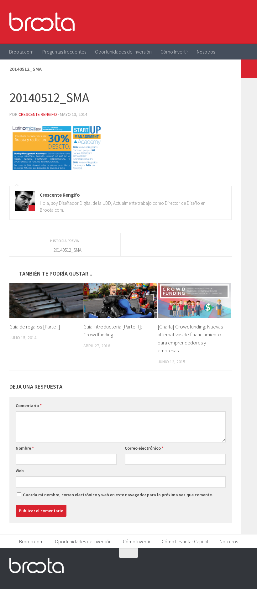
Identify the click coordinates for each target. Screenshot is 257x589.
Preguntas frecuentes (64, 52)
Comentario (29, 405)
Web (20, 470)
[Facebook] (209, 565)
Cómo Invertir (174, 52)
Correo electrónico (144, 448)
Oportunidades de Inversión (123, 52)
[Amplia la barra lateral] (249, 68)
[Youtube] (232, 565)
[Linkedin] (243, 565)
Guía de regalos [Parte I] (34, 326)
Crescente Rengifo (37, 114)
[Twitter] (220, 565)
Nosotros (206, 52)
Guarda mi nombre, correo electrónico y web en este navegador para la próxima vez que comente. (118, 495)
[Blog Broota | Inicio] (42, 22)
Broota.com (21, 52)
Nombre (25, 448)
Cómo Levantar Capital (185, 541)
